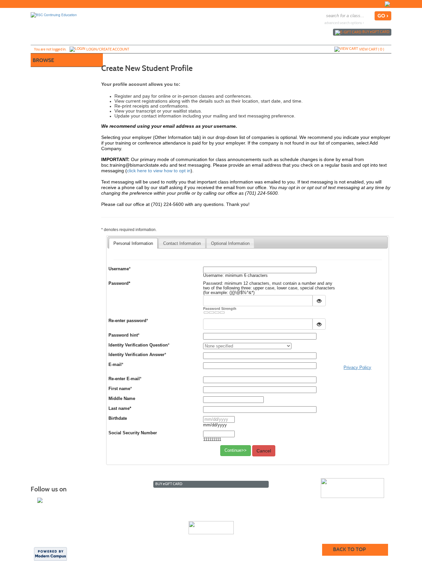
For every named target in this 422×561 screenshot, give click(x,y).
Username (118, 269)
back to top (349, 549)
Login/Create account (107, 49)
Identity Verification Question (138, 345)
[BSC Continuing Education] (54, 14)
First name (119, 388)
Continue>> (236, 450)
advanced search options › (344, 23)
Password (119, 283)
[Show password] (319, 300)
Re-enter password (127, 320)
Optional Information (230, 243)
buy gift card (375, 31)
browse (43, 60)
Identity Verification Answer (136, 354)
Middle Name (121, 398)
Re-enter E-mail (124, 379)
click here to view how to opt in (159, 170)
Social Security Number (132, 433)
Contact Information (182, 243)
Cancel (263, 450)
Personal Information (133, 243)
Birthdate (117, 418)
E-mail (115, 364)
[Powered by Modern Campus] (50, 553)
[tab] (133, 243)
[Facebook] (387, 4)
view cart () (371, 49)
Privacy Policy (357, 367)
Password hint (123, 335)
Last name (119, 408)
